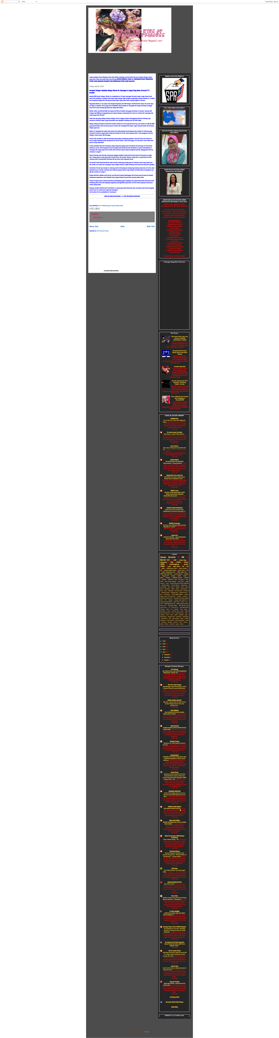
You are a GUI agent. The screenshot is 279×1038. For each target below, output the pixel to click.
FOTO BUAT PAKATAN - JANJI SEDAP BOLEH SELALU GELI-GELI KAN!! (175, 538)
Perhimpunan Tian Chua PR (166, 598)
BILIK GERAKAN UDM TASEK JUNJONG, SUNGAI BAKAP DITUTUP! (173, 713)
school (187, 620)
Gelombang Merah (166, 585)
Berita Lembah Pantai (175, 951)
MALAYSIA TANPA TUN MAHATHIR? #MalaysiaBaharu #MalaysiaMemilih (173, 462)
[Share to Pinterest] (99, 209)
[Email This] (90, 209)
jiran (173, 613)
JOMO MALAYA (174, 726)
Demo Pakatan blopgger (170, 581)
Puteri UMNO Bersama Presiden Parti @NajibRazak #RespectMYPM (179, 398)
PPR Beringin (167, 594)
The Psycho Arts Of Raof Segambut (174, 942)
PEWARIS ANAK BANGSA (174, 807)
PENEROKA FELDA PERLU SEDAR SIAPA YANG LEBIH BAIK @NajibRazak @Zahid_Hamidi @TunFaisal (174, 758)
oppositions (181, 614)
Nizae (161, 590)
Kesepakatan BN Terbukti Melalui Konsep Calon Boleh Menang (179, 352)
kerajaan (168, 578)
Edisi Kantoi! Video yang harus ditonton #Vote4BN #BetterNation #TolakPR (180, 338)
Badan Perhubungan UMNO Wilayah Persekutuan (174, 837)
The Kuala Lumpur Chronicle (174, 432)
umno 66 (170, 579)
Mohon (177, 589)
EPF (161, 570)
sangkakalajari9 (174, 755)
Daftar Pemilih (183, 568)
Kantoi (172, 587)
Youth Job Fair (175, 607)
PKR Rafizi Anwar (183, 592)
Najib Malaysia (184, 589)
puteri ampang (175, 618)
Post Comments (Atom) (103, 231)
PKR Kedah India (174, 592)
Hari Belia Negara (175, 585)
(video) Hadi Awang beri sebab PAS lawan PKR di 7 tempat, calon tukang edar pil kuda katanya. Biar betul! (174, 954)
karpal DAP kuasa (179, 613)
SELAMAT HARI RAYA (179, 367)
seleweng (170, 622)
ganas (161, 578)
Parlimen (179, 596)
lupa (186, 613)
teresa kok (172, 624)
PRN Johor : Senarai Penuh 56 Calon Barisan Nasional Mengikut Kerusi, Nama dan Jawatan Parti (174, 703)
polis (170, 618)
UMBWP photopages (174, 523)
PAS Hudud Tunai (178, 590)
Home (123, 226)
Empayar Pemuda (174, 982)
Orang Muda (170, 590)
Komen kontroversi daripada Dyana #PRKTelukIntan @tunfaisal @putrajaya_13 (174, 510)
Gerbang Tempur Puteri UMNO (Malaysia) (174, 927)
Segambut (163, 562)
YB (169, 607)
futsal (184, 576)
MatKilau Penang (174, 741)
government (162, 611)
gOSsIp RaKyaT (174, 460)
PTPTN (178, 562)
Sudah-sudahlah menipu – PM (171, 839)
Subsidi (182, 602)
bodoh (179, 576)
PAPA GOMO (174, 1007)
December (167, 655)
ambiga (173, 576)
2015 (164, 644)
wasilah (181, 624)
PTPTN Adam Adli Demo (166, 574)
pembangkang (174, 564)
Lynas (169, 566)
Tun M (161, 603)
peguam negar (163, 616)
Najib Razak (176, 566)
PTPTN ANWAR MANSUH (177, 594)
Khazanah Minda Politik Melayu (174, 1002)
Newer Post (93, 226)
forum (181, 609)
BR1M (163, 568)
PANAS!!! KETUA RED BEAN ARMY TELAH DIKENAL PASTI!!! (174, 945)
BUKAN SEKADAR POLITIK (175, 882)
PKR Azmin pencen (165, 592)
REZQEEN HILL (175, 418)
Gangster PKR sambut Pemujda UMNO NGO (179, 583)
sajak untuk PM (170, 620)
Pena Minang (174, 669)
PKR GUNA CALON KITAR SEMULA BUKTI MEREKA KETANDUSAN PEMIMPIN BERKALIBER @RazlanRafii (174, 494)
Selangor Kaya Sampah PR (181, 600)
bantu (167, 609)
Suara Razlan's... (174, 446)
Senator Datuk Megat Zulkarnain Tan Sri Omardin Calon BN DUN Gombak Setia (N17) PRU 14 (174, 794)
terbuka (166, 624)
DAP (175, 560)
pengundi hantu (171, 616)
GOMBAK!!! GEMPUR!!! (174, 791)
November (167, 657)
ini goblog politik (174, 997)
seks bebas (164, 622)
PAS (183, 566)
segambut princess (177, 578)
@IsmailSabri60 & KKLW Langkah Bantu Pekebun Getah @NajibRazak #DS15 (174, 478)
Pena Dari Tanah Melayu (174, 685)
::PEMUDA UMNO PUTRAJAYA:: (174, 508)
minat (167, 614)
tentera (162, 624)
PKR (171, 562)
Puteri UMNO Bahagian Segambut (107, 206)
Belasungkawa (181, 579)
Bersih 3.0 (165, 560)
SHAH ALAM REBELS (174, 820)
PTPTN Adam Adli (182, 572)
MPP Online (175, 868)
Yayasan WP (165, 576)
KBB (169, 587)
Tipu (186, 602)
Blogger (147, 1032)
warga (177, 624)
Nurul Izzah (181, 570)
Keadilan (178, 587)
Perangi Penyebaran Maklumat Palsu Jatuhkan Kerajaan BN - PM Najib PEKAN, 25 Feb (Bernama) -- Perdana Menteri (174, 854)
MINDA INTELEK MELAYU (175, 700)
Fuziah (167, 583)
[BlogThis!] (92, 209)
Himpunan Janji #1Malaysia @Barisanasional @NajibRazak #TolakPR (174, 526)
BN (183, 557)
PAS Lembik (186, 590)
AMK (176, 579)
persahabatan (165, 618)
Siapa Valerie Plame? (169, 884)
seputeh (186, 578)
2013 (164, 649)
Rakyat (186, 574)
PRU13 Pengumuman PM (168, 572)
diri (171, 609)
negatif (176, 614)
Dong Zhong (180, 581)
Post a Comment (98, 217)
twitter (164, 579)
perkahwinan (185, 616)
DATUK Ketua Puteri (172, 568)
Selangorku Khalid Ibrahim (166, 602)
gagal (186, 609)
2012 (164, 652)
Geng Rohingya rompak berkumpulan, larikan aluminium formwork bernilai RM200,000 (174, 687)
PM (187, 570)
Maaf (182, 587)
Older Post (151, 226)
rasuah (181, 618)
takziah (185, 622)
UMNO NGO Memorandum (169, 603)
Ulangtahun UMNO (172, 605)
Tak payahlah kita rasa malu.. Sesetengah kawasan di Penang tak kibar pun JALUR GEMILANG (174, 930)
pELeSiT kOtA (174, 966)
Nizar (165, 590)
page (186, 614)
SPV (165, 600)
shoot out (176, 622)
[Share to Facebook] (96, 209)
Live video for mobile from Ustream (111, 270)
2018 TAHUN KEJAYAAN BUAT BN (172, 808)
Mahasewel (167, 589)
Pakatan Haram (178, 574)
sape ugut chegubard (179, 620)
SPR (187, 566)
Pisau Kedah (174, 896)
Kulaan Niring (174, 772)
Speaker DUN (176, 602)
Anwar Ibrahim (168, 557)
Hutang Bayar (184, 585)
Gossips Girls (174, 535)
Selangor (170, 600)
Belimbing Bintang (175, 851)
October (166, 660)
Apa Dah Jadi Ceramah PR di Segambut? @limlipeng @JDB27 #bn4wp (180, 382)
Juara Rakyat (163, 587)
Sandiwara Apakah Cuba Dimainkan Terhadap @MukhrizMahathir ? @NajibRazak (174, 898)
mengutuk (162, 614)
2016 (164, 641)
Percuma (185, 596)
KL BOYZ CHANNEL (175, 911)
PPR (161, 594)
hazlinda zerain (175, 611)
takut (180, 622)
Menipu (172, 589)
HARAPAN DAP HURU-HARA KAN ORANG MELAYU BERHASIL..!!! (174, 914)
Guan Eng (182, 560)
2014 (164, 647)
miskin (171, 614)
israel (182, 611)
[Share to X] (94, 209)
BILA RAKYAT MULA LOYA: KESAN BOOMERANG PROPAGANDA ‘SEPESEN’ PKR (174, 672)
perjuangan (178, 616)
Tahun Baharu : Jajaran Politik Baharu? (174, 434)
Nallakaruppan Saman (170, 570)
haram (168, 611)
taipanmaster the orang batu (174, 475)
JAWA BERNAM (174, 710)
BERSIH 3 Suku (174, 491)
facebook (176, 609)
